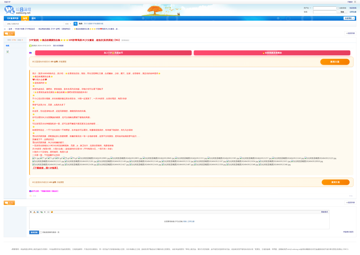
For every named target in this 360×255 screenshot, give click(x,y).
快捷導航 (348, 18)
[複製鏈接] (125, 40)
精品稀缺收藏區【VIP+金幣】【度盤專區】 (55, 29)
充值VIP (7, 2)
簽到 (34, 18)
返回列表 (351, 33)
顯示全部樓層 (58, 46)
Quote (44, 212)
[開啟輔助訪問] (343, 2)
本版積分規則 (348, 232)
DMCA (345, 249)
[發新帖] (9, 33)
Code (48, 212)
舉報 (351, 196)
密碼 (305, 12)
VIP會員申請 (12, 18)
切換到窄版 (354, 2)
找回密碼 (353, 8)
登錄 (185, 221)
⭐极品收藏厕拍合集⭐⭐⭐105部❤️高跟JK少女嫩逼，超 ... (96, 29)
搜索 (67, 24)
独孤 (7, 46)
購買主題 (334, 62)
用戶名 (306, 8)
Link (41, 212)
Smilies (51, 212)
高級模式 (324, 212)
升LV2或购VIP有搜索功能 (93, 24)
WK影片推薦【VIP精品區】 (25, 29)
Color (34, 212)
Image (37, 212)
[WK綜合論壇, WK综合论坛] (18, 14)
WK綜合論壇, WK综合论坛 (5, 29)
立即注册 (353, 12)
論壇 (25, 18)
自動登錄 (342, 8)
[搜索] (75, 23)
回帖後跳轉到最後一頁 (50, 232)
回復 (34, 196)
